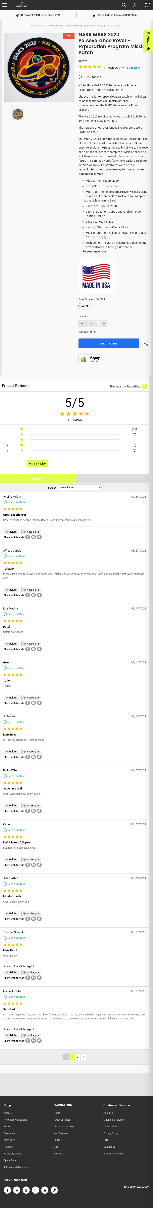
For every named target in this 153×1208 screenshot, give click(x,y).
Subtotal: (83, 331)
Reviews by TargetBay (125, 386)
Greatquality (10, 955)
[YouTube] (44, 1190)
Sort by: (52, 487)
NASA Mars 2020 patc (17, 842)
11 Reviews (111, 67)
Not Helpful (32, 531)
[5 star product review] (13, 509)
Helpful (12, 531)
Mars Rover (10, 734)
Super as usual (12, 788)
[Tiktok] (54, 1190)
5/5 (75, 403)
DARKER (85, 306)
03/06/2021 (138, 878)
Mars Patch (10, 950)
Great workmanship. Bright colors (22, 793)
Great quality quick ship (16, 901)
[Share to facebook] (27, 537)
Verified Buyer (17, 502)
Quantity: (83, 316)
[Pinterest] (35, 1190)
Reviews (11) (37, 478)
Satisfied (9, 1009)
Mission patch (12, 896)
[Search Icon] (124, 5)
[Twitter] (16, 1190)
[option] (38, 15)
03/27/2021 (138, 550)
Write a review (130, 67)
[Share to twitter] (39, 537)
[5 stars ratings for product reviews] (74, 414)
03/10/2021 (138, 716)
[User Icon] (135, 5)
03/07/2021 (138, 770)
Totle (6, 680)
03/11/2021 (138, 662)
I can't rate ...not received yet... (20, 847)
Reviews (148, 38)
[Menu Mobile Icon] (4, 5)
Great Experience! (14, 514)
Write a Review (37, 463)
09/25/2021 (138, 496)
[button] (90, 67)
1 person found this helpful (19, 966)
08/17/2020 (138, 932)
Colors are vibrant (13, 631)
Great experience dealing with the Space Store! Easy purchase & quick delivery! (47, 519)
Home (34, 25)
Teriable (8, 568)
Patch (7, 626)
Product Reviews (15, 385)
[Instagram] (26, 1190)
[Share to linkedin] (33, 537)
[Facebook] (7, 1190)
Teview (7, 685)
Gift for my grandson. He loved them (23, 739)
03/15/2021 (138, 608)
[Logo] (22, 5)
